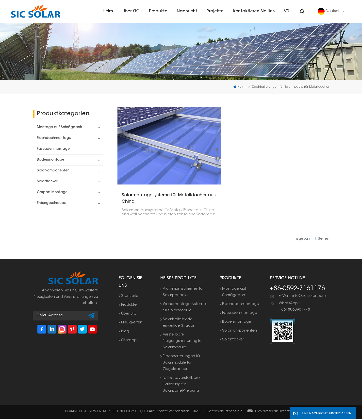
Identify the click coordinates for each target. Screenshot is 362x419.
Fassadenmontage (53, 149)
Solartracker (47, 181)
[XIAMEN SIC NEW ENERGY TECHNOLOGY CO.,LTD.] (35, 11)
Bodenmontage (50, 160)
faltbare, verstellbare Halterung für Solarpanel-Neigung (181, 384)
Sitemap (129, 340)
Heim (108, 11)
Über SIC (130, 11)
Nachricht (187, 11)
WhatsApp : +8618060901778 (294, 307)
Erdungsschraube (51, 203)
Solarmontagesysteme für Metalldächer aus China (168, 198)
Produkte (158, 11)
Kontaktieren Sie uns (254, 11)
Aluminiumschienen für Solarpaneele (183, 292)
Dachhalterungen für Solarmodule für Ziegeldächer (181, 362)
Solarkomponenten (53, 170)
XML (196, 411)
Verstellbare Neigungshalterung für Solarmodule (183, 341)
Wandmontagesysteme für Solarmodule (184, 307)
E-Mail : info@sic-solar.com (302, 296)
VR (286, 11)
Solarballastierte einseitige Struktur (178, 323)
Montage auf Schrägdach (59, 127)
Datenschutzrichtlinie (225, 411)
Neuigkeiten (131, 322)
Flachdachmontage (54, 138)
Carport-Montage (52, 192)
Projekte (215, 11)
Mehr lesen (167, 146)
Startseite (129, 296)
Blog (125, 331)
